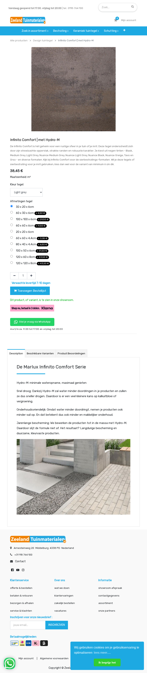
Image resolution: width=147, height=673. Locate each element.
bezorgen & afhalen (22, 603)
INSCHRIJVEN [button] (56, 625)
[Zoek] (132, 6)
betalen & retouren (21, 595)
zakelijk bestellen (64, 603)
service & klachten (21, 610)
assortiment (105, 603)
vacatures (60, 610)
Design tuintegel (43, 40)
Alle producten (19, 40)
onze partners (106, 610)
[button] (124, 30)
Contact (20, 561)
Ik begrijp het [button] (107, 662)
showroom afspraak (110, 588)
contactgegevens (108, 595)
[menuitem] (35, 30)
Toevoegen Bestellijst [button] (31, 291)
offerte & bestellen (21, 588)
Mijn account (26, 658)
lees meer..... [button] (102, 652)
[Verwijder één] (14, 275)
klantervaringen (63, 595)
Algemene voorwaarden (54, 658)
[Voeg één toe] (31, 275)
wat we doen (61, 588)
